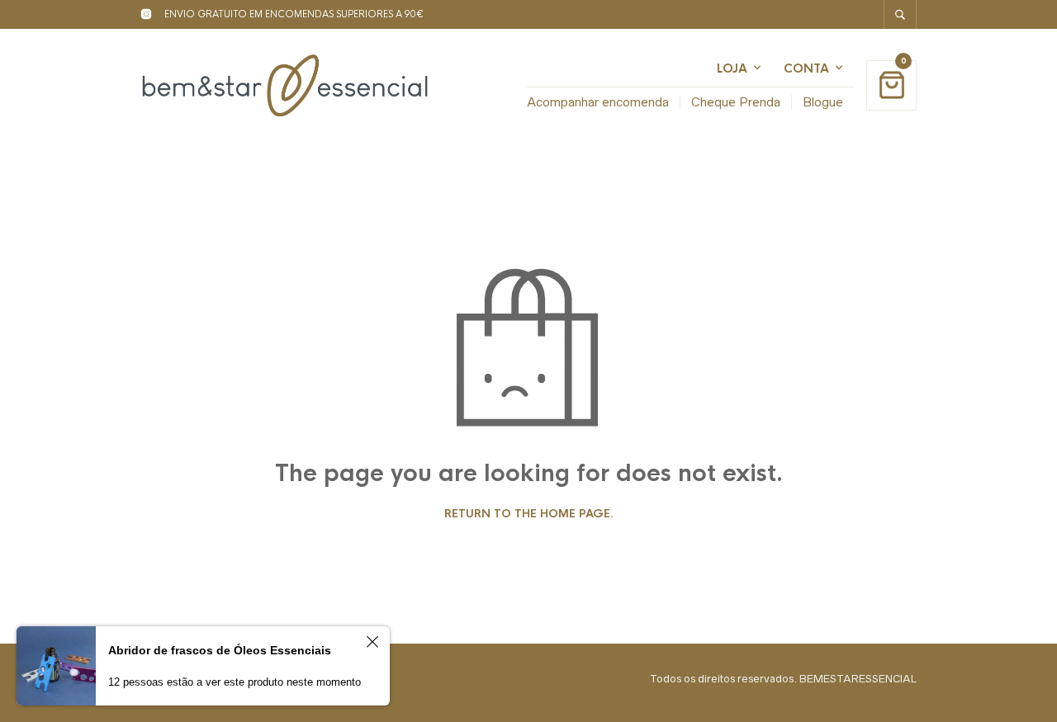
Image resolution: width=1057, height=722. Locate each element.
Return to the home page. (529, 514)
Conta (806, 68)
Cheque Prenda (735, 102)
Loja (732, 68)
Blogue (823, 102)
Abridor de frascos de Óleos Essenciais (219, 650)
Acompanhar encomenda (598, 102)
